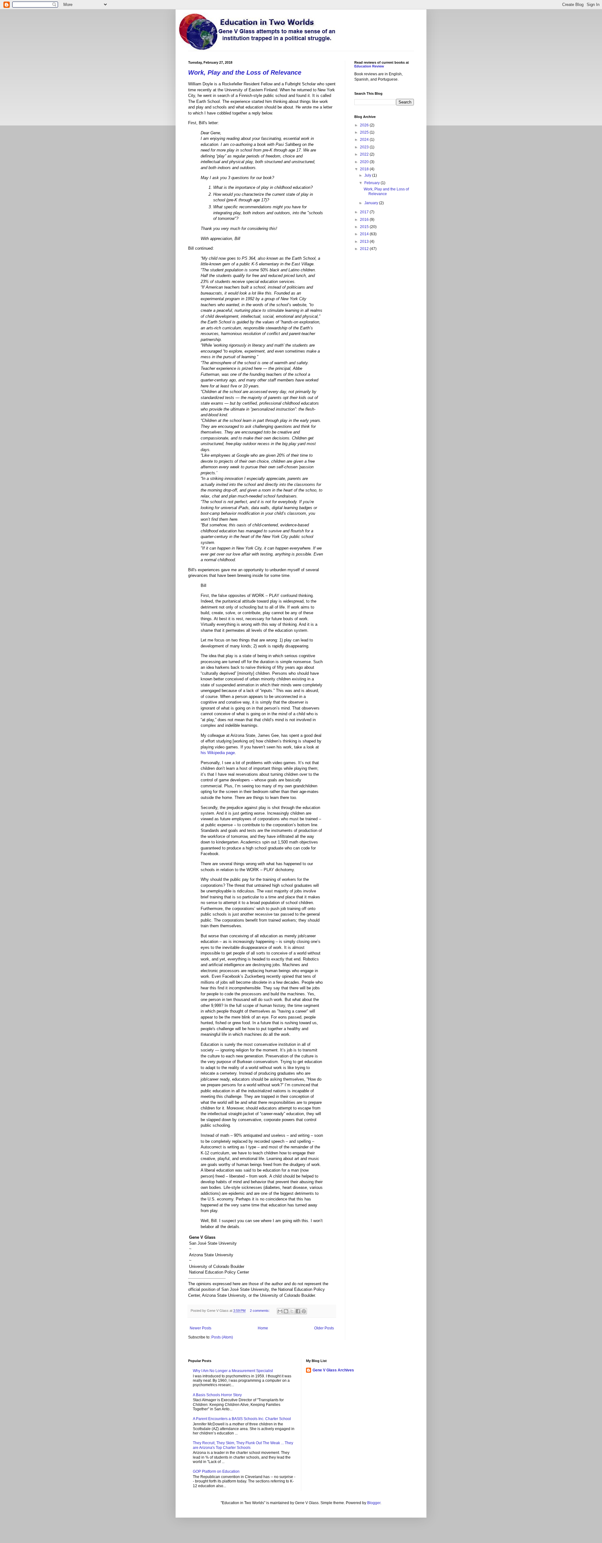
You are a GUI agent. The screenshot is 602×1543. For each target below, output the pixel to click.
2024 (365, 139)
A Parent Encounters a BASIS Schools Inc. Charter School (242, 1419)
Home (263, 1328)
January (371, 203)
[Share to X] (292, 1311)
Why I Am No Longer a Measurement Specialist (233, 1371)
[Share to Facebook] (298, 1311)
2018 (365, 169)
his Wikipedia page (218, 752)
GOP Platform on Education (216, 1471)
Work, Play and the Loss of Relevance (244, 72)
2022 (365, 154)
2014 (365, 234)
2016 (365, 219)
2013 (365, 241)
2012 (365, 249)
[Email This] (280, 1311)
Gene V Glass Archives (333, 1370)
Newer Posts (200, 1328)
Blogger (373, 1503)
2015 (365, 227)
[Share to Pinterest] (304, 1311)
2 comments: (260, 1310)
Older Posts (324, 1328)
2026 (365, 125)
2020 (365, 162)
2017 (365, 212)
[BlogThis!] (286, 1311)
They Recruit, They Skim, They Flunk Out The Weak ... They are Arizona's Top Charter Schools (243, 1445)
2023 (365, 147)
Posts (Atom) (222, 1337)
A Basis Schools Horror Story (217, 1395)
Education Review (369, 66)
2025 (365, 132)
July (368, 175)
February (372, 183)
